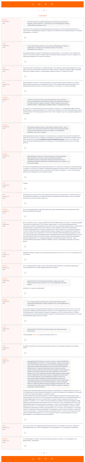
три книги (35, 334)
